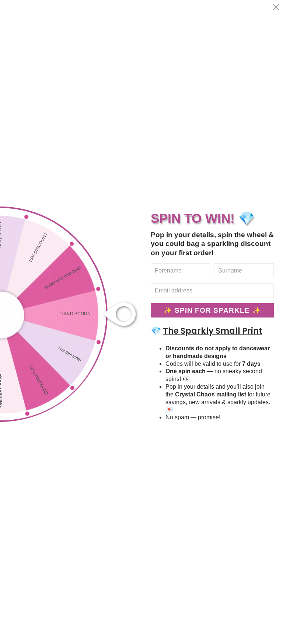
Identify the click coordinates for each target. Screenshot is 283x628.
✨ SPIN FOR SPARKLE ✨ (212, 310)
